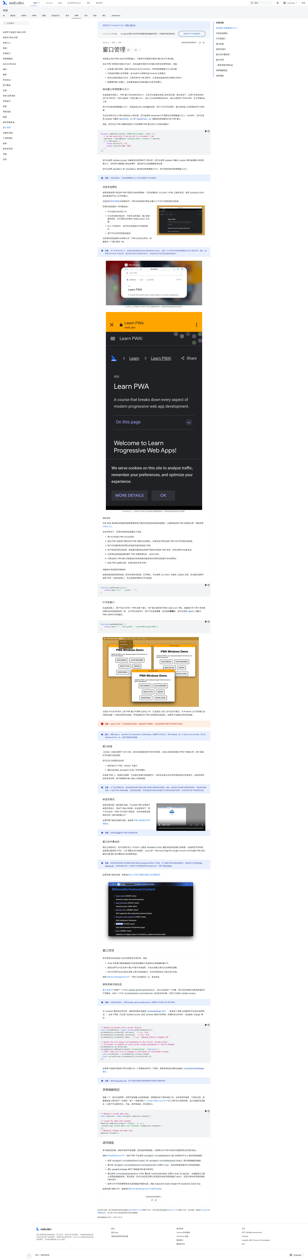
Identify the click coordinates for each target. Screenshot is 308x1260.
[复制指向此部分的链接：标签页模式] (117, 799)
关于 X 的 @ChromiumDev (252, 1232)
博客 (88, 3)
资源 (35, 3)
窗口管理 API (108, 990)
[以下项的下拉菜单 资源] (40, 2)
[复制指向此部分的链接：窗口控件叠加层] (121, 841)
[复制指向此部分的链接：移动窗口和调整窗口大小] (131, 89)
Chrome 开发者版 (183, 1232)
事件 (156, 1011)
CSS (85, 15)
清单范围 (114, 201)
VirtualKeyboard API (116, 1155)
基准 (60, 3)
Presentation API (120, 1081)
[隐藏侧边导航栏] (29, 1255)
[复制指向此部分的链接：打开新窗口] (117, 602)
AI (4, 15)
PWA (76, 15)
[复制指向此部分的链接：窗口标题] (114, 746)
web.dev (106, 43)
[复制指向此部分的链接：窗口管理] (116, 950)
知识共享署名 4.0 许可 (135, 1210)
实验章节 (119, 833)
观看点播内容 (130, 25)
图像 (44, 15)
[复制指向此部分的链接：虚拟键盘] (116, 1142)
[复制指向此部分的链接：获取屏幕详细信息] (124, 984)
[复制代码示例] (208, 131)
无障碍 (23, 15)
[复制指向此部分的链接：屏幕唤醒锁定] (122, 1089)
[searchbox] (16, 23)
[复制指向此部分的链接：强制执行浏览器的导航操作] (128, 569)
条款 (37, 1255)
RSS (243, 1244)
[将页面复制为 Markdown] (136, 50)
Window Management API (118, 977)
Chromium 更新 (182, 1236)
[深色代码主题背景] (205, 131)
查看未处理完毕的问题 (119, 1236)
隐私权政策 (45, 1255)
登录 (303, 3)
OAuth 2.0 (107, 526)
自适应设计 (55, 15)
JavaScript (115, 15)
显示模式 (168, 866)
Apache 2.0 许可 (173, 1210)
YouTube (245, 1236)
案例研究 (99, 3)
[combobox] (261, 3)
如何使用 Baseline (74, 3)
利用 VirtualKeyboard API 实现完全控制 (144, 1189)
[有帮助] (200, 42)
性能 (94, 15)
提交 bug (114, 1232)
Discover (49, 3)
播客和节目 (180, 1244)
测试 (104, 15)
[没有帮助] (203, 42)
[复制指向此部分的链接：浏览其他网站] (119, 187)
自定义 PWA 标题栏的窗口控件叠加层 (144, 875)
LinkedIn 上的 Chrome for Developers (256, 1240)
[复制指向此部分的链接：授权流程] (112, 518)
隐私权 (12, 15)
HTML (34, 15)
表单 (67, 15)
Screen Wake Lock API (157, 1101)
